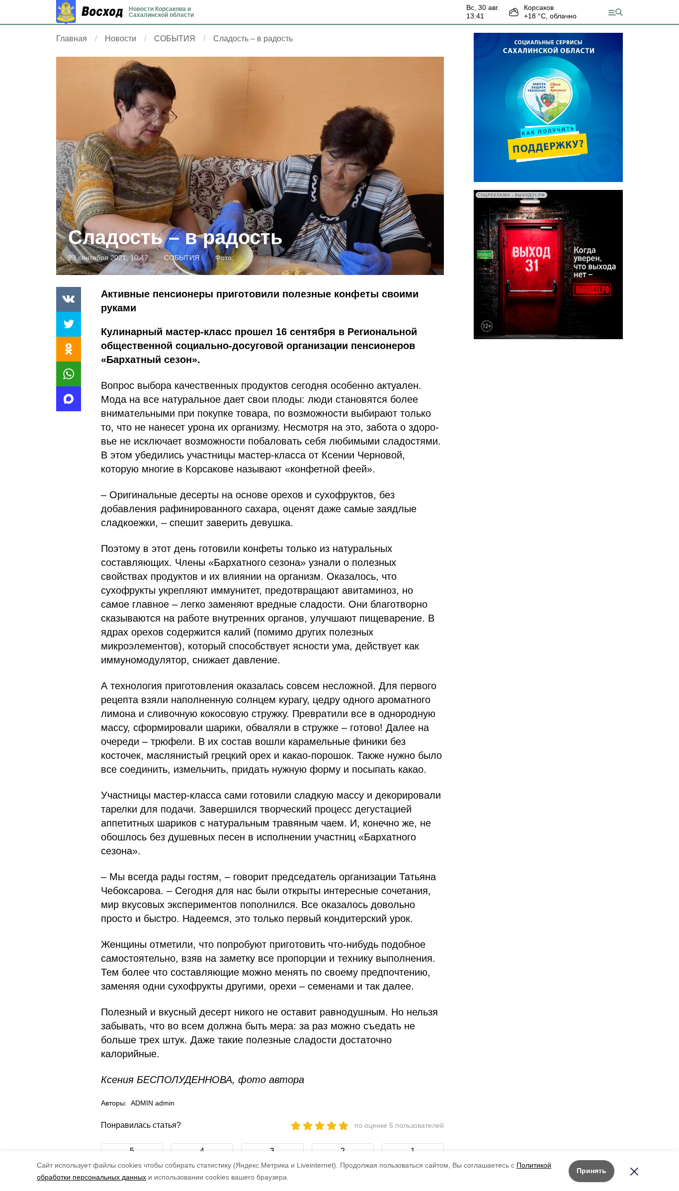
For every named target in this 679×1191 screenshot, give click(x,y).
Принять (591, 1171)
